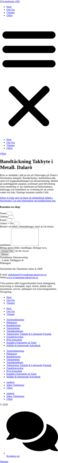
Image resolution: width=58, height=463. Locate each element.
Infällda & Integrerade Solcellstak (23, 345)
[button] (29, 77)
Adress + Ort (7, 223)
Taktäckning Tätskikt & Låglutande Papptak (28, 334)
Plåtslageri (11, 322)
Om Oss (10, 9)
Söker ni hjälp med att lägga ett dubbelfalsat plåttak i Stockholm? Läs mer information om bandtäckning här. (28, 199)
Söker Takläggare (15, 385)
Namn (3, 213)
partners (10, 382)
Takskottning (13, 328)
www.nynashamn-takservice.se (22, 277)
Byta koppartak (14, 339)
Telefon (4, 216)
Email (3, 220)
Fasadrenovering (14, 336)
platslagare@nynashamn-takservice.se (27, 274)
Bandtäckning (13, 325)
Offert (9, 15)
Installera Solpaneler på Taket (21, 342)
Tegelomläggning (15, 319)
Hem (8, 6)
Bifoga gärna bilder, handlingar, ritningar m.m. (23, 247)
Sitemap (4, 461)
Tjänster (10, 12)
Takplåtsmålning (14, 331)
